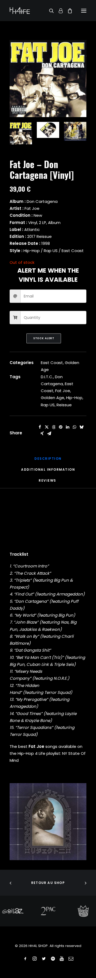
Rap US (48, 405)
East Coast (52, 362)
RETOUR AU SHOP (48, 882)
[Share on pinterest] (60, 427)
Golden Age (52, 397)
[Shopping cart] (67, 10)
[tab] (48, 471)
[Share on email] (49, 433)
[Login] (58, 10)
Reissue (64, 405)
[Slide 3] (75, 131)
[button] (83, 10)
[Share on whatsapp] (74, 427)
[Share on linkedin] (67, 427)
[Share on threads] (53, 427)
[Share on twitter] (46, 427)
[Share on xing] (42, 433)
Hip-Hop (74, 397)
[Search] (49, 10)
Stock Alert (43, 338)
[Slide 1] (21, 133)
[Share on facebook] (40, 427)
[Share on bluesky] (81, 427)
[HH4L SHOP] (20, 10)
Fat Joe (62, 390)
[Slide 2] (48, 130)
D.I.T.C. (47, 377)
